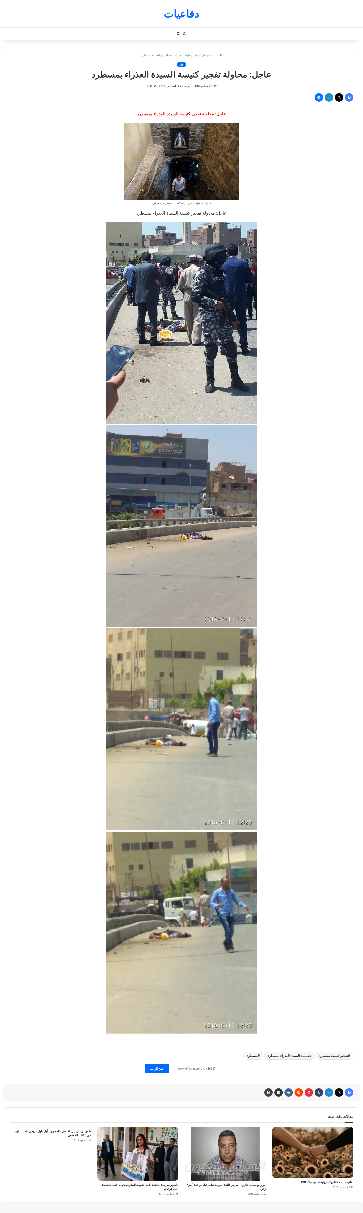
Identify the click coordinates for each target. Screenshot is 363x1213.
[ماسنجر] (319, 97)
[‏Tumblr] (319, 1092)
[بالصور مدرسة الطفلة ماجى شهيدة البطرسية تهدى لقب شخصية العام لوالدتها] (138, 1154)
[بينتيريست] (309, 1092)
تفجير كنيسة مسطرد (333, 1056)
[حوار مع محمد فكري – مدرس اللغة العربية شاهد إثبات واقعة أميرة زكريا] (225, 1154)
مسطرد (252, 1056)
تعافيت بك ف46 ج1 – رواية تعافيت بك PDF (327, 1182)
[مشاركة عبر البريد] (278, 1092)
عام (204, 55)
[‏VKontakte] (288, 1092)
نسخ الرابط (157, 1068)
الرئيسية (214, 55)
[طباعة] (268, 1092)
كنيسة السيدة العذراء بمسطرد (288, 1056)
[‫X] (339, 97)
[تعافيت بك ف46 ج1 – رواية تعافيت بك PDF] (313, 1152)
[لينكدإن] (329, 97)
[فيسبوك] (349, 97)
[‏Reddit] (299, 1092)
